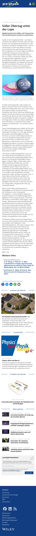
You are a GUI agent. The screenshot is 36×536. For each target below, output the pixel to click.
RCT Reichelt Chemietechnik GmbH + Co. (16, 317)
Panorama (5, 497)
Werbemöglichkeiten (9, 518)
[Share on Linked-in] (10, 284)
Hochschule (6, 502)
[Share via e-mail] (19, 284)
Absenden (29, 473)
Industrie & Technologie (10, 495)
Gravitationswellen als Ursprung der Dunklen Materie (22, 416)
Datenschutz (6, 513)
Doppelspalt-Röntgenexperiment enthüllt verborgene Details (22, 424)
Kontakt (4, 522)
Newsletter (5, 525)
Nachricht (20, 413)
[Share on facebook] (2, 284)
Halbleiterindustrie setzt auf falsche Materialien (20, 433)
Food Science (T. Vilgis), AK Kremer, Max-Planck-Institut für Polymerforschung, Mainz (17, 272)
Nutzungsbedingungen (9, 520)
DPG (3, 499)
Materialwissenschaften (15, 22)
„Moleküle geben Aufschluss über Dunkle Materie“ (22, 450)
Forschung (27, 413)
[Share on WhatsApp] (15, 284)
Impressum (6, 515)
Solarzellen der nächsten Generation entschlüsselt (19, 442)
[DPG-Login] (30, 4)
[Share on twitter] (6, 284)
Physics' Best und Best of (10, 360)
